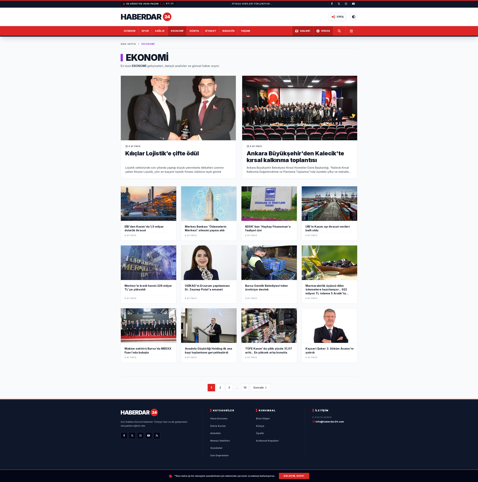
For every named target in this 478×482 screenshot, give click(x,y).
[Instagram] (140, 435)
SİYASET (210, 30)
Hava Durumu (218, 418)
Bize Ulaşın (263, 418)
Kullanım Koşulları (267, 440)
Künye (260, 425)
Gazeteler (216, 447)
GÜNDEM (129, 30)
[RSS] (156, 435)
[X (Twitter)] (132, 435)
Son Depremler (219, 455)
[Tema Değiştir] (353, 17)
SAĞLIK (160, 30)
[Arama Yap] (339, 31)
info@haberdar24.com (329, 421)
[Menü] (351, 31)
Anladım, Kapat (294, 476)
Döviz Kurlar (218, 425)
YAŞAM (245, 30)
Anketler (215, 433)
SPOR (145, 30)
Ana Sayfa (128, 44)
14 (244, 387)
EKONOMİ (177, 30)
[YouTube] (148, 435)
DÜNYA (194, 30)
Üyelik (260, 433)
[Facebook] (124, 435)
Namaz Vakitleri (220, 440)
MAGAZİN (228, 30)
